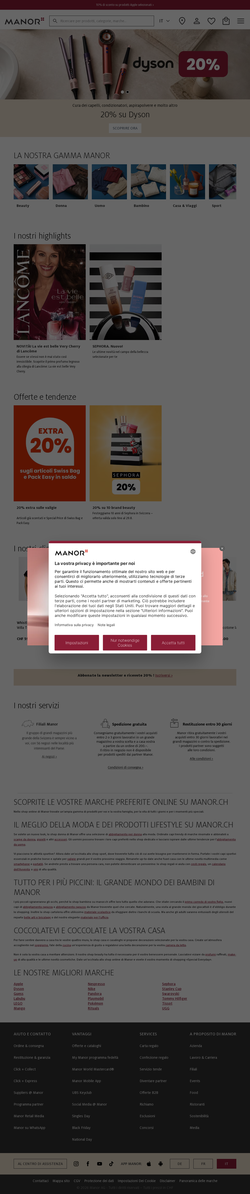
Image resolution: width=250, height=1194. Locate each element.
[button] (222, 548)
